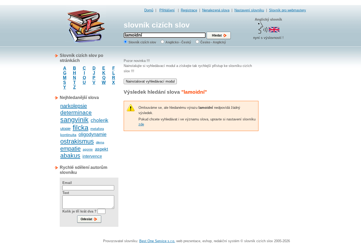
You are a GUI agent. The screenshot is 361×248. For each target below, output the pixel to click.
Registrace (189, 10)
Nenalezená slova (215, 10)
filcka (80, 128)
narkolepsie (73, 106)
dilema (100, 142)
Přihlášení (167, 10)
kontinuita (68, 135)
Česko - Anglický (213, 42)
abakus (70, 155)
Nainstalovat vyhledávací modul (150, 81)
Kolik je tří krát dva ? (79, 211)
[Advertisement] (285, 132)
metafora (97, 129)
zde (141, 124)
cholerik (99, 120)
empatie (70, 148)
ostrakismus (77, 141)
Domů (148, 10)
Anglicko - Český (178, 42)
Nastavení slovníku (249, 10)
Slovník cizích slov (142, 42)
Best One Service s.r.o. (157, 241)
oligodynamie (92, 134)
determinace (76, 112)
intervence (92, 156)
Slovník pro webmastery (287, 10)
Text (65, 193)
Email (67, 183)
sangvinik (74, 119)
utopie (65, 128)
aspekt (101, 149)
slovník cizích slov (157, 25)
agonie (88, 149)
